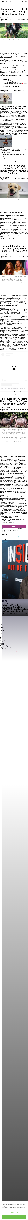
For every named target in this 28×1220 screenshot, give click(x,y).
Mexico (5, 239)
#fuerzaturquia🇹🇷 (18, 83)
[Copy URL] (3, 47)
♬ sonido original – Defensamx (11, 86)
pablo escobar (22, 516)
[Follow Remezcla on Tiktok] (18, 535)
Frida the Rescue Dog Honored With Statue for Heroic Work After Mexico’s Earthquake (13, 108)
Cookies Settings (14, 1212)
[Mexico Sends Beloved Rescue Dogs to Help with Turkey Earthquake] (6, 136)
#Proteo (10, 81)
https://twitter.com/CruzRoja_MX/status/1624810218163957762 (14, 120)
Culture (17, 5)
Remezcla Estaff (6, 177)
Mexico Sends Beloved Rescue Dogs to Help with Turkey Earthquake (13, 149)
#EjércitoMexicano (8, 83)
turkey (20, 392)
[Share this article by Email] (13, 43)
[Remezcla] (6, 1)
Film (1, 634)
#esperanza (6, 85)
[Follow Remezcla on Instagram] (11, 535)
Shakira (16, 392)
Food (1, 636)
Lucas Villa (5, 255)
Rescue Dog (14, 158)
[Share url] (2, 51)
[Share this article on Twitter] (9, 43)
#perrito (16, 82)
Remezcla (12, 5)
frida (1, 239)
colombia (11, 516)
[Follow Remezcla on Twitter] (7, 535)
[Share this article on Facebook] (6, 43)
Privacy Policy (10, 530)
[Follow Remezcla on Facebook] (3, 535)
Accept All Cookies (14, 1217)
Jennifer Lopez (10, 392)
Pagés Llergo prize (14, 222)
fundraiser (3, 392)
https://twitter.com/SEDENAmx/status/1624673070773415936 (13, 66)
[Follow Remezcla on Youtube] (15, 535)
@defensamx (6, 79)
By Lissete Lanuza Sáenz (10, 613)
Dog (5, 158)
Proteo (9, 158)
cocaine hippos (4, 516)
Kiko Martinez (6, 18)
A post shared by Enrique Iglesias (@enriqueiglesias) (14, 388)
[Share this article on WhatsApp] (2, 43)
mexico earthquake (12, 239)
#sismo (25, 83)
